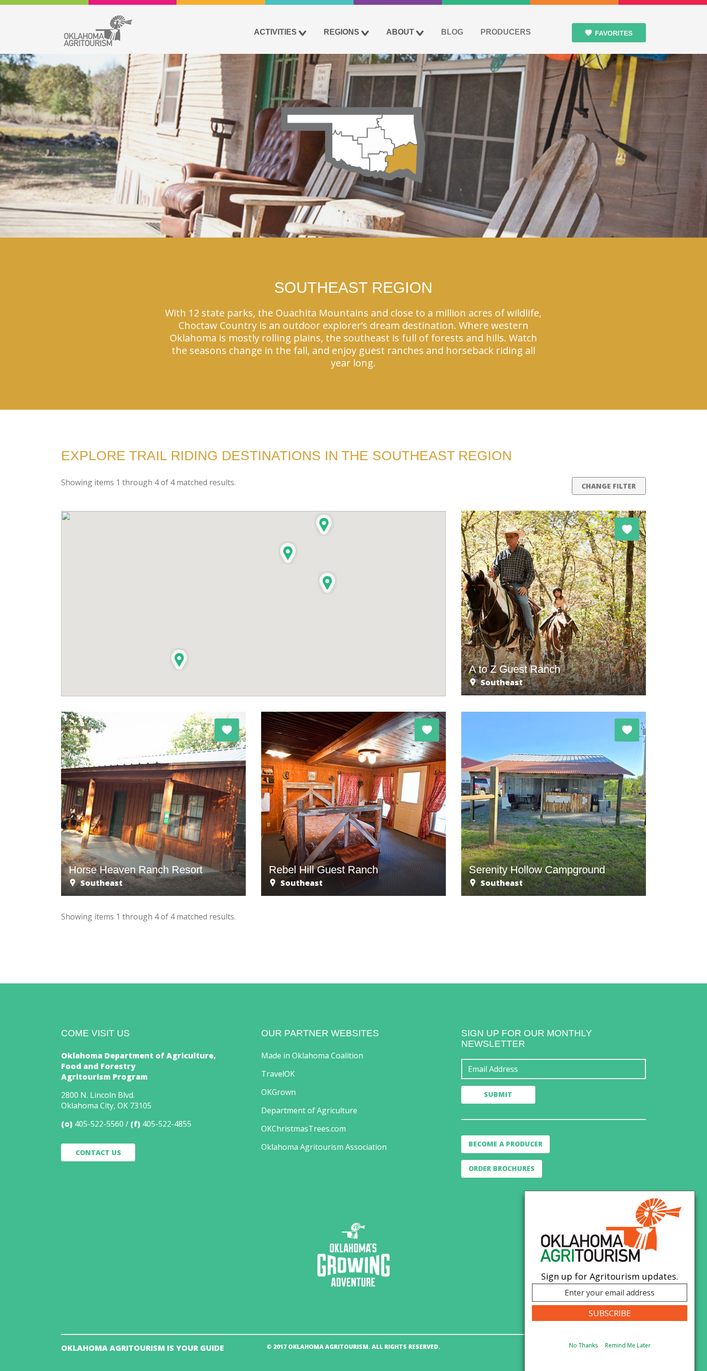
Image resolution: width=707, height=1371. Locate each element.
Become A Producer (505, 1143)
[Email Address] (553, 1069)
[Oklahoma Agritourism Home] (97, 31)
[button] (327, 582)
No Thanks (583, 1345)
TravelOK (278, 1074)
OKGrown (278, 1092)
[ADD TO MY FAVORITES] (627, 529)
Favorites (613, 33)
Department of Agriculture (309, 1110)
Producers (505, 32)
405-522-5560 (99, 1124)
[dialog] (609, 1281)
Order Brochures (501, 1168)
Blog (452, 32)
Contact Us (98, 1152)
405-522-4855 (166, 1124)
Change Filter (608, 486)
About (400, 32)
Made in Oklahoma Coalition (312, 1055)
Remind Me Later (628, 1345)
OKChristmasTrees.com (303, 1128)
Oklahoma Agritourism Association (324, 1147)
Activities (275, 32)
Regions (341, 32)
